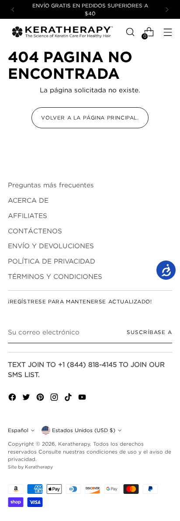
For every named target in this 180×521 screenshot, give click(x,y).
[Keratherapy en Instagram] (55, 398)
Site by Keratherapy (30, 466)
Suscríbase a (149, 332)
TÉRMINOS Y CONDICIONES (55, 276)
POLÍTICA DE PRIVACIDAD (51, 260)
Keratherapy (74, 444)
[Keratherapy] (62, 32)
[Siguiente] (167, 9)
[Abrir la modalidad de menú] (168, 32)
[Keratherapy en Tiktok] (69, 398)
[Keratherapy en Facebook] (13, 398)
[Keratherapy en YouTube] (83, 398)
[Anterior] (13, 9)
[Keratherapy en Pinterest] (41, 398)
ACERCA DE (28, 200)
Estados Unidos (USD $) (83, 430)
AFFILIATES (27, 215)
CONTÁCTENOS (35, 230)
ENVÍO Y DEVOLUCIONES (51, 245)
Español (18, 430)
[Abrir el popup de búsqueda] (130, 32)
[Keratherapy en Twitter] (27, 398)
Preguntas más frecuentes (51, 184)
